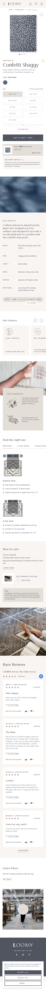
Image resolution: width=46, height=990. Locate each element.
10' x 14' (33, 113)
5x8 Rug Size (19, 9)
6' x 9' (13, 107)
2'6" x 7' (13, 94)
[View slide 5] (24, 54)
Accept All (23, 972)
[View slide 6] (25, 54)
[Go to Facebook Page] (16, 955)
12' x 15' (12, 120)
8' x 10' (33, 107)
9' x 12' (12, 113)
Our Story (7, 879)
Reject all (23, 977)
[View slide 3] (22, 54)
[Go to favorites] (36, 3)
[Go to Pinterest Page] (29, 955)
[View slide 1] (19, 54)
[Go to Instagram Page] (23, 955)
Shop (10, 9)
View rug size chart (37, 89)
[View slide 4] (23, 54)
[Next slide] (41, 320)
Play (23, 909)
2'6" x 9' (33, 94)
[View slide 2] (20, 54)
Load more (23, 850)
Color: (9, 77)
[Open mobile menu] (4, 4)
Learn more (17, 149)
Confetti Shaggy (32, 9)
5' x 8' (33, 100)
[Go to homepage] (14, 4)
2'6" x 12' (12, 100)
